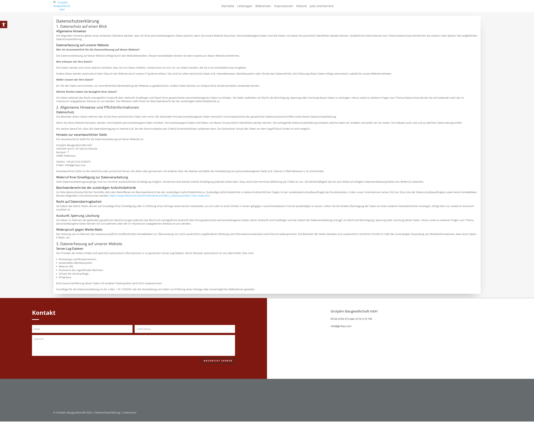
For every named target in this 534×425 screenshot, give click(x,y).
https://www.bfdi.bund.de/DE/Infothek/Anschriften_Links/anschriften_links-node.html (160, 195)
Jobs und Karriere (322, 6)
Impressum (129, 412)
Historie (301, 6)
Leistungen (244, 6)
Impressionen (283, 6)
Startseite (227, 6)
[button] (3, 24)
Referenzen (263, 6)
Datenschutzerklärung (107, 412)
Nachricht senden (218, 360)
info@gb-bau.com (341, 326)
